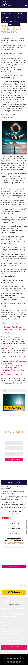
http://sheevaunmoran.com (14, 346)
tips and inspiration (15, 513)
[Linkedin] (14, 662)
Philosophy (5, 17)
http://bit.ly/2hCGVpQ (14, 365)
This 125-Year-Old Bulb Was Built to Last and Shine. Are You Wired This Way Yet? (13, 503)
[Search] (25, 390)
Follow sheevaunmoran (14, 533)
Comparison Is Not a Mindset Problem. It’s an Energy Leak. (13, 492)
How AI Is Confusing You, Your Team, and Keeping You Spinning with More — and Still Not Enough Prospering (14, 497)
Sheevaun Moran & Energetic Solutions (13, 507)
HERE (8, 350)
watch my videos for (15, 511)
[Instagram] (20, 662)
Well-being (18, 13)
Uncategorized (11, 35)
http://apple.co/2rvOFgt (15, 374)
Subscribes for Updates (14, 528)
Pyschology (15, 17)
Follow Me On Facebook (14, 523)
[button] (26, 4)
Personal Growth (7, 13)
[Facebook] (8, 662)
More (12, 21)
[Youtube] (17, 662)
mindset (4, 21)
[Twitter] (11, 662)
